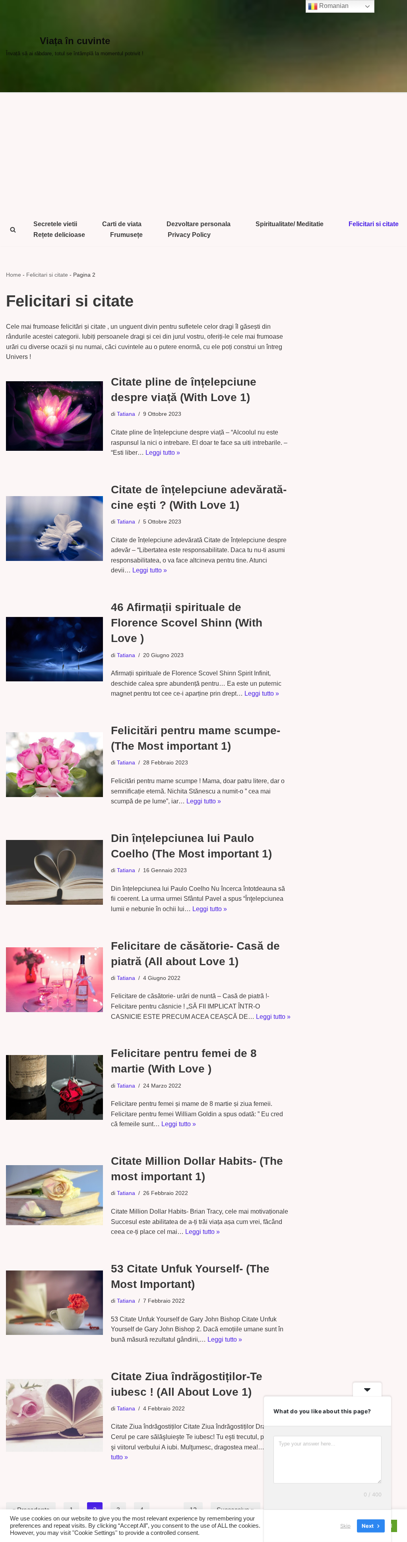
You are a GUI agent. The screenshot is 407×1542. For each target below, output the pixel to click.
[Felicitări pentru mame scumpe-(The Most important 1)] (54, 764)
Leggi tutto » (162, 452)
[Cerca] (13, 230)
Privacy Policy (189, 234)
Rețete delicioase (59, 234)
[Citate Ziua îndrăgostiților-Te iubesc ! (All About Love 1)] (54, 1415)
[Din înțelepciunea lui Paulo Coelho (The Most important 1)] (54, 872)
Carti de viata (121, 224)
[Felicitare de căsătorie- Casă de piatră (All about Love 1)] (54, 979)
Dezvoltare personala (199, 224)
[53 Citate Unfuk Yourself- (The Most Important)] (54, 1302)
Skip (345, 1526)
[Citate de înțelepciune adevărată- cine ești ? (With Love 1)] (54, 528)
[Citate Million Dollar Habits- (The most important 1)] (54, 1195)
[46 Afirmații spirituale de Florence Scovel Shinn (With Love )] (54, 649)
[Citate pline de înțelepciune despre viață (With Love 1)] (54, 415)
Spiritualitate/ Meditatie (290, 224)
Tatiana (126, 414)
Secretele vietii (55, 224)
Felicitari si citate (374, 224)
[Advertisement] (203, 153)
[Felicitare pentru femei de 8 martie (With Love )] (54, 1087)
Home (13, 275)
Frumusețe (126, 234)
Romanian (333, 5)
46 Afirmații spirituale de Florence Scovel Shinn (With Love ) (186, 622)
